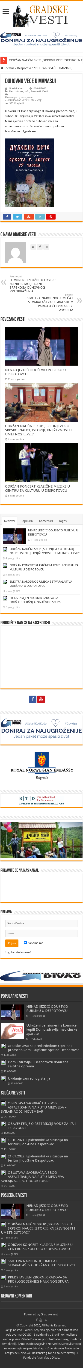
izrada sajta (50, 1362)
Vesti (45, 91)
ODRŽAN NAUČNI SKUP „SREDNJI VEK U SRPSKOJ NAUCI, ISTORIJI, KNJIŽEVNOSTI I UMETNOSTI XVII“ (38, 430)
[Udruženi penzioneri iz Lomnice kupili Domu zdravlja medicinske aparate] (12, 1031)
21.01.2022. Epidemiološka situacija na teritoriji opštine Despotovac (38, 1158)
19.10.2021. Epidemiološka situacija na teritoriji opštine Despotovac (38, 1142)
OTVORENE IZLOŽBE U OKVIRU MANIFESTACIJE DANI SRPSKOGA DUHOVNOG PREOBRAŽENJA (33, 284)
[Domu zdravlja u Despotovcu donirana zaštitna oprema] (3, 1062)
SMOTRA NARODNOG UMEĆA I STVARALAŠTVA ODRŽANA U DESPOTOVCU (42, 1263)
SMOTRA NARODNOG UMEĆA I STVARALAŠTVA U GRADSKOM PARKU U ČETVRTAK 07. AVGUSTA (50, 302)
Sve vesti (36, 91)
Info (27, 91)
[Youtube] (41, 699)
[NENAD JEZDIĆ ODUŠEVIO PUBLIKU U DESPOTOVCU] (12, 1012)
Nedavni (9, 521)
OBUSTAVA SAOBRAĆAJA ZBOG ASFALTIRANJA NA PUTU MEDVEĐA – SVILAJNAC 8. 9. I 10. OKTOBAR (34, 1177)
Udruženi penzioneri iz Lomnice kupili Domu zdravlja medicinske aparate (51, 1029)
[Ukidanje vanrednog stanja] (3, 1078)
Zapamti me (35, 943)
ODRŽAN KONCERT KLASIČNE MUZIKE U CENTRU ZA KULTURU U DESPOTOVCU (37, 488)
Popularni (27, 521)
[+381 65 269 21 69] (50, 699)
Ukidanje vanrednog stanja (29, 1078)
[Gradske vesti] (41, 15)
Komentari (46, 521)
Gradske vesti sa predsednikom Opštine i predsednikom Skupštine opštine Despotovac (43, 1048)
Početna (9, 68)
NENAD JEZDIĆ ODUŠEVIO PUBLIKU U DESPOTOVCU (47, 1008)
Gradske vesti (50, 1314)
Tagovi (63, 521)
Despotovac (25, 68)
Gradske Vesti (17, 88)
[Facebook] (32, 699)
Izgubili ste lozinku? (18, 952)
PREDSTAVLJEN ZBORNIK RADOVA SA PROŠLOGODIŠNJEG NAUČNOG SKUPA (38, 1279)
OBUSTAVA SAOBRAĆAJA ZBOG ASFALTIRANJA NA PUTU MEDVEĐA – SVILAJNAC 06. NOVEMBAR (34, 1107)
